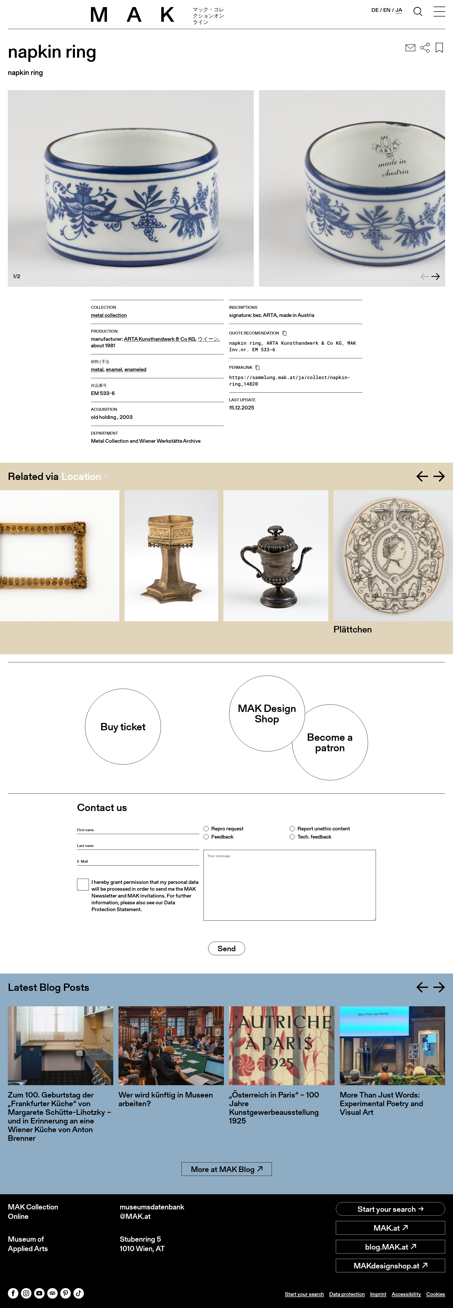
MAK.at (387, 1227)
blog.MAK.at (386, 1246)
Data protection (347, 1294)
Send (227, 948)
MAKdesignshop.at (386, 1265)
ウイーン (208, 339)
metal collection (109, 315)
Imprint (378, 1294)
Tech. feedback (314, 836)
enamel (114, 369)
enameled (135, 369)
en (387, 10)
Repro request (227, 828)
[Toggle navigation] (439, 12)
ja (398, 10)
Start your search (387, 1208)
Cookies (435, 1294)
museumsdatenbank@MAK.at (152, 1211)
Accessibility (406, 1294)
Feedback (222, 836)
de (375, 10)
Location (81, 476)
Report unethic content (324, 828)
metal (97, 369)
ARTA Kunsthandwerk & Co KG (159, 339)
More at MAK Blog (223, 1169)
